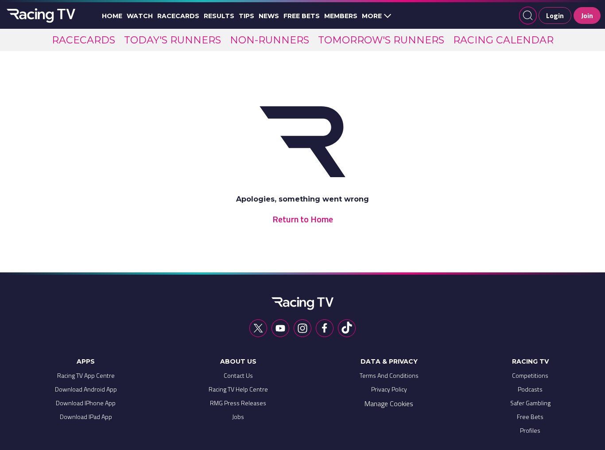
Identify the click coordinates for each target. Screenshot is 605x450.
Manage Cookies (389, 403)
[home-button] (39, 15)
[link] (83, 40)
